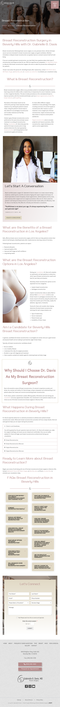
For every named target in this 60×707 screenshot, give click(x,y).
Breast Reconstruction (12, 440)
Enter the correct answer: (30, 621)
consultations (11, 124)
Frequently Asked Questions (23, 643)
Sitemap (19, 700)
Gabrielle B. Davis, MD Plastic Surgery (17, 471)
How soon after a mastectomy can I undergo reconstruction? (14, 553)
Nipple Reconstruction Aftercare (15, 451)
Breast (12, 25)
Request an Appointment (30, 669)
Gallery (27, 645)
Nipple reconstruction (38, 120)
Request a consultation (13, 217)
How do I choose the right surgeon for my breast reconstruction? (42, 567)
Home (4, 25)
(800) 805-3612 (19, 71)
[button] (30, 426)
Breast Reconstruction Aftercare (15, 443)
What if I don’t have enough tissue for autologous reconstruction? (40, 508)
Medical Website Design (41, 703)
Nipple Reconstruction (12, 447)
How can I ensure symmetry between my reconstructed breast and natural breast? (41, 520)
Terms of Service (29, 700)
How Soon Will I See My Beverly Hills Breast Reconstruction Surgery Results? (16, 530)
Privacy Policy (39, 700)
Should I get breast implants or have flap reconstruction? (15, 519)
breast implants (42, 294)
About (10, 643)
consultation (40, 272)
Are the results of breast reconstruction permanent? (42, 556)
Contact (34, 645)
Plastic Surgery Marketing (29, 703)
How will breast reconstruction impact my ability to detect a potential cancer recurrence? (42, 544)
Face (35, 643)
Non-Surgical (53, 643)
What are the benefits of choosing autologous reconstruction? (42, 497)
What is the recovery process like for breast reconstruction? (42, 532)
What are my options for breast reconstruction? (15, 541)
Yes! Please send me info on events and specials (31, 617)
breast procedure (8, 130)
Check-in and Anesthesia (13, 426)
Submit (30, 628)
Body (46, 643)
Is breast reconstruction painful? (16, 508)
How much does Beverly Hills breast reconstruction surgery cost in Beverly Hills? (16, 497)
